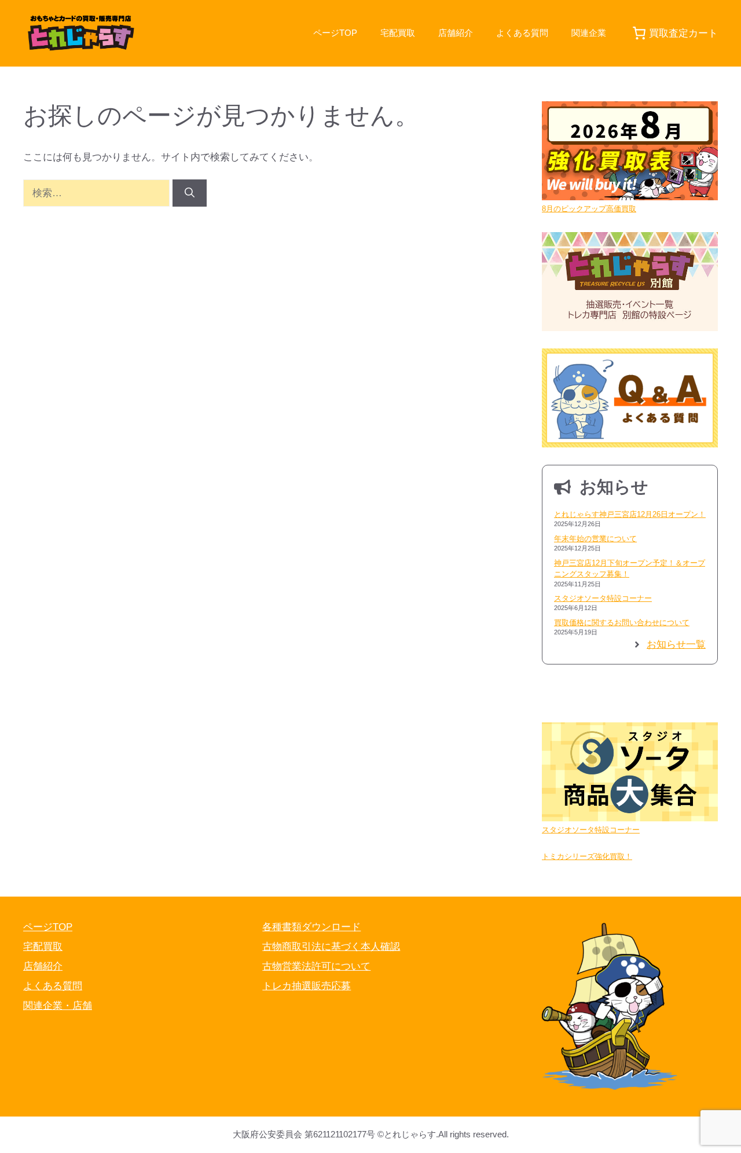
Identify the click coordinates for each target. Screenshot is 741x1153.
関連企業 (588, 33)
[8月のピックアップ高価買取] (630, 152)
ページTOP (335, 33)
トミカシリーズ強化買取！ (587, 856)
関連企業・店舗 (57, 1005)
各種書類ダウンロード (311, 926)
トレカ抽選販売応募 (306, 986)
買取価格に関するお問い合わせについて (621, 622)
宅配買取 (397, 33)
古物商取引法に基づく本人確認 (331, 946)
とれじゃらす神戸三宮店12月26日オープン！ (630, 514)
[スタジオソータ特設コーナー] (630, 773)
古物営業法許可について (316, 966)
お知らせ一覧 (676, 644)
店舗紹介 (455, 33)
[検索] (190, 193)
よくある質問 (522, 33)
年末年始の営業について (595, 538)
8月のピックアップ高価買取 (589, 208)
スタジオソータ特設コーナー (603, 598)
